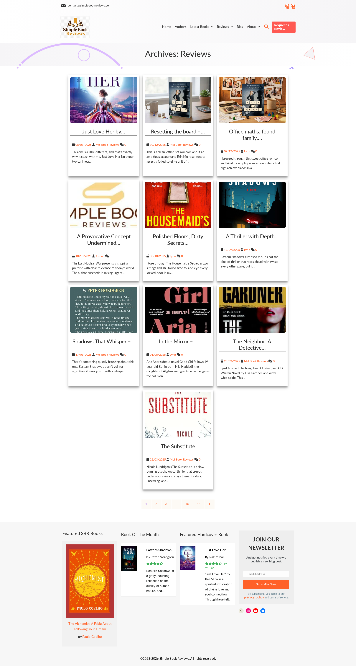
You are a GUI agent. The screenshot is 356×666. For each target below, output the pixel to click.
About (251, 27)
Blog (240, 27)
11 (199, 504)
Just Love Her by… (103, 132)
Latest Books (199, 27)
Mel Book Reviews (107, 144)
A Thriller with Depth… (252, 236)
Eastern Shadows (159, 550)
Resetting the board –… (178, 132)
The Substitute (178, 446)
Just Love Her (215, 550)
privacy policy (254, 597)
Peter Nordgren (162, 557)
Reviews (223, 27)
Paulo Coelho (92, 637)
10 (187, 504)
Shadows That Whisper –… (103, 342)
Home (166, 27)
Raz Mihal (216, 557)
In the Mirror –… (178, 342)
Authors (181, 27)
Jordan (99, 256)
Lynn (247, 151)
